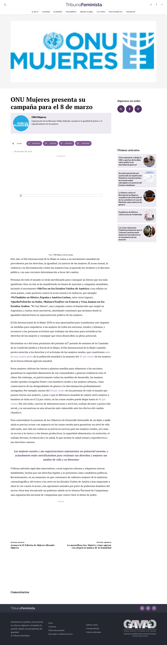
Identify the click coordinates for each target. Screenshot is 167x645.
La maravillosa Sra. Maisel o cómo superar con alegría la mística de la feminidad (89, 546)
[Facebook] (156, 4)
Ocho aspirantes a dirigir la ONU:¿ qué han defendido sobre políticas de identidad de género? (130, 161)
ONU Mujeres (38, 117)
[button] (5, 5)
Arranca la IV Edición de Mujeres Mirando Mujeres (33, 546)
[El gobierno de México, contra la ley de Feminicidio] (149, 215)
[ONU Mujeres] (21, 123)
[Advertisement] (61, 174)
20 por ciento (57, 390)
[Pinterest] (162, 4)
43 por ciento (86, 356)
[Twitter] (151, 4)
